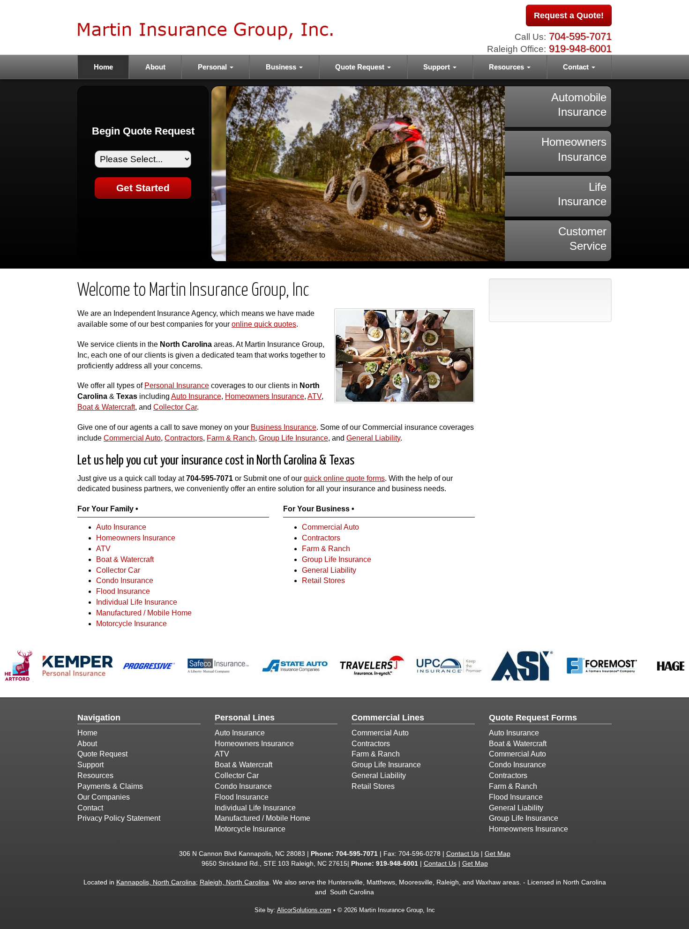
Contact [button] (577, 67)
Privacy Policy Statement (118, 818)
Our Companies (103, 797)
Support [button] (437, 67)
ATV (314, 396)
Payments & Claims (110, 786)
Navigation (98, 717)
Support (90, 765)
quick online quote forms (344, 478)
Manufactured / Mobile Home (144, 613)
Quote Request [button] (360, 67)
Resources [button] (507, 67)
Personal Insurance (176, 386)
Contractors (184, 438)
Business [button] (282, 67)
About (155, 67)
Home (103, 67)
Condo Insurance (124, 580)
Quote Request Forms (533, 717)
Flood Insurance (123, 591)
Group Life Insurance (293, 438)
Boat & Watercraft (106, 407)
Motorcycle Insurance (131, 624)
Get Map (497, 853)
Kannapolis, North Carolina (156, 882)
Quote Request (102, 754)
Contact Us (462, 853)
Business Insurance (283, 427)
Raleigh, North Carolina (234, 882)
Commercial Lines (388, 717)
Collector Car (175, 407)
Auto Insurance (196, 396)
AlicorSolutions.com (304, 910)
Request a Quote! (569, 15)
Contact (90, 808)
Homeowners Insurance (264, 396)
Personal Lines (245, 717)
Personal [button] (213, 67)
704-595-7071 (580, 36)
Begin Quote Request (143, 131)
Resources (95, 775)
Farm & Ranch (231, 438)
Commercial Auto (132, 438)
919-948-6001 (580, 48)
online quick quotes (264, 324)
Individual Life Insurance (136, 602)
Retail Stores (323, 580)
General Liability (373, 438)
